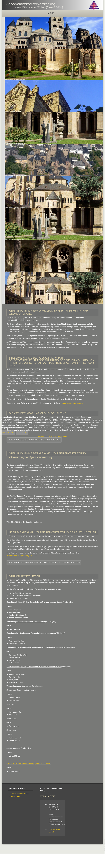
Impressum (62, 436)
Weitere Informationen (47, 436)
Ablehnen (21, 433)
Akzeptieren (7, 433)
